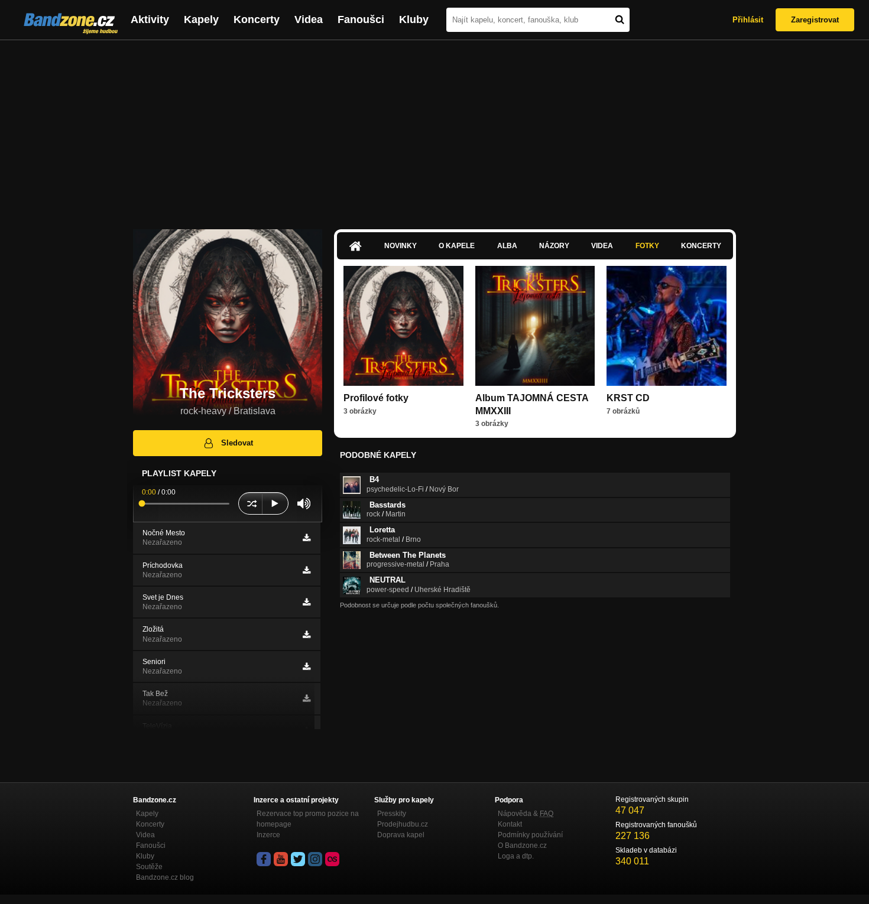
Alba (507, 246)
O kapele (457, 246)
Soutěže (149, 867)
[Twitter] (298, 859)
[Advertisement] (434, 129)
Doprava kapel (400, 835)
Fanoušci (361, 19)
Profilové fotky (375, 398)
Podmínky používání (530, 835)
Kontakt (510, 824)
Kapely (201, 19)
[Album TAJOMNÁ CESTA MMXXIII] (535, 326)
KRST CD (628, 398)
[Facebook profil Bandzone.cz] (264, 859)
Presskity (391, 813)
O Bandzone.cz (522, 845)
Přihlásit (747, 19)
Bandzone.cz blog (165, 877)
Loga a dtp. (516, 856)
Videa (308, 19)
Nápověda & (525, 813)
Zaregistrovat (815, 19)
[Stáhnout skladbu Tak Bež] (306, 698)
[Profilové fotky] (403, 326)
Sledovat (237, 442)
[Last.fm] (332, 859)
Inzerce (268, 835)
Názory (554, 246)
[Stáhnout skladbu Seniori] (306, 666)
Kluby (414, 19)
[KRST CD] (667, 326)
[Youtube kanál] (281, 859)
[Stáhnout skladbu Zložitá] (306, 634)
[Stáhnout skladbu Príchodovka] (306, 570)
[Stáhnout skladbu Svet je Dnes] (306, 602)
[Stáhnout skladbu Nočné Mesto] (306, 538)
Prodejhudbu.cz (402, 824)
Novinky (400, 246)
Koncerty (257, 19)
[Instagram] (315, 859)
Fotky (647, 246)
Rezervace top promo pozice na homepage (308, 818)
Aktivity (150, 19)
